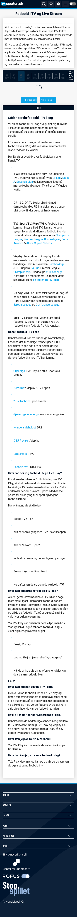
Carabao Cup (56, 264)
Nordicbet (19, 388)
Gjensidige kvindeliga (26, 414)
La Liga (56, 177)
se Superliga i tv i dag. (46, 279)
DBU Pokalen (21, 440)
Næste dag (46, 99)
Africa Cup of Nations (39, 243)
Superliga (19, 371)
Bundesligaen (52, 239)
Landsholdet (20, 453)
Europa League (22, 304)
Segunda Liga (24, 181)
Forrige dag (31, 99)
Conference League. (48, 304)
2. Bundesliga (54, 272)
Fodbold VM (20, 467)
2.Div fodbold (21, 401)
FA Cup (35, 268)
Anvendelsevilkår (14, 901)
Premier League (33, 239)
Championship (21, 272)
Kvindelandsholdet (24, 427)
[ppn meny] (65, 4)
